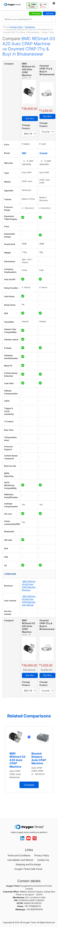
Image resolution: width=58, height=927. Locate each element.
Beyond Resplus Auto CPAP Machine (38, 758)
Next (55, 767)
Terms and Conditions (18, 855)
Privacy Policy (41, 855)
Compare (29, 784)
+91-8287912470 (34, 909)
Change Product (26, 127)
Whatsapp (36, 13)
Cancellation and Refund (20, 860)
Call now (49, 13)
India (32, 5)
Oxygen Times (16, 27)
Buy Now (30, 118)
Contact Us (43, 860)
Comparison (30, 27)
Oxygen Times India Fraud (28, 869)
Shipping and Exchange (28, 864)
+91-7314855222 (32, 906)
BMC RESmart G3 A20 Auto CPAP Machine (17, 760)
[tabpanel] (29, 759)
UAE (43, 5)
